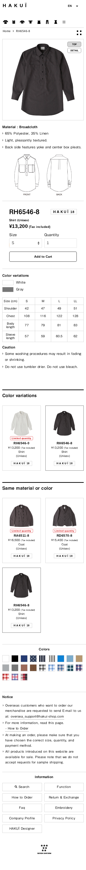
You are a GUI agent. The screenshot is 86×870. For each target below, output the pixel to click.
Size (13, 235)
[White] (8, 282)
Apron (39, 22)
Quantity (51, 235)
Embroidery (64, 807)
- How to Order (17, 728)
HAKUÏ (16, 5)
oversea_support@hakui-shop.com (37, 716)
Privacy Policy (64, 818)
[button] (73, 6)
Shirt (22, 22)
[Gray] (8, 289)
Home (7, 31)
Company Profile (22, 818)
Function (64, 786)
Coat (5, 22)
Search (23, 786)
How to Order (22, 797)
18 (63, 212)
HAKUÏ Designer (22, 828)
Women (55, 22)
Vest (13, 22)
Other (64, 22)
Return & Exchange (64, 797)
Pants (47, 22)
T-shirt (30, 22)
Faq (22, 807)
